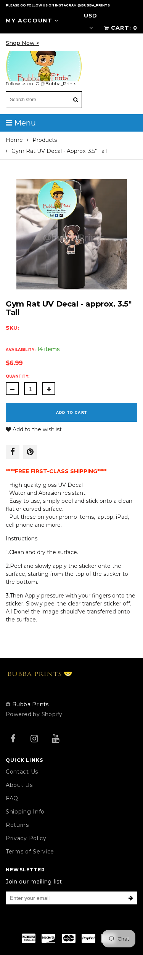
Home (14, 140)
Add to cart (71, 412)
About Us (19, 785)
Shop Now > (22, 43)
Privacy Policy (26, 838)
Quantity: (17, 376)
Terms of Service (30, 851)
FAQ (12, 798)
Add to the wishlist (36, 429)
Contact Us (22, 771)
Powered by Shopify (34, 714)
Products (44, 140)
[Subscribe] (130, 897)
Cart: (124, 27)
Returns (17, 825)
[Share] (12, 452)
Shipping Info (25, 811)
